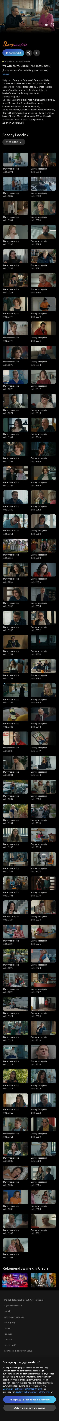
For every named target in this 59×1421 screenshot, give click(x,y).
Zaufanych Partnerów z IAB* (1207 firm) (22, 1388)
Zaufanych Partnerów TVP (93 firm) (32, 1391)
